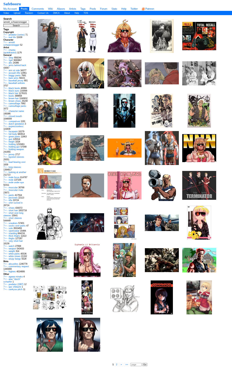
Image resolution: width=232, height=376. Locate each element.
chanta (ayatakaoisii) (10, 51)
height (12, 141)
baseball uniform (17, 83)
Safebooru (12, 4)
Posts (24, 8)
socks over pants (17, 225)
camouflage (15, 103)
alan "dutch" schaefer (12, 280)
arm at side (14, 70)
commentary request (19, 266)
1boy (11, 57)
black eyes (14, 90)
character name (16, 111)
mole (11, 180)
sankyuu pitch (16, 289)
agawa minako (16, 276)
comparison (15, 121)
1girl (11, 60)
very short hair (16, 241)
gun (11, 139)
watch (12, 246)
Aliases (61, 8)
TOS (86, 13)
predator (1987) (16, 284)
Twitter (134, 8)
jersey (12, 154)
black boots (15, 88)
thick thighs (15, 236)
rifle (11, 200)
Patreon (149, 8)
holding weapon (16, 149)
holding (12, 144)
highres (12, 271)
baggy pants (15, 75)
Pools (93, 8)
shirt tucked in (16, 202)
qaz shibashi (15, 287)
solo (11, 228)
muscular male (16, 190)
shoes (12, 208)
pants (12, 195)
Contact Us (43, 13)
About (67, 13)
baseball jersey (16, 80)
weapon (13, 248)
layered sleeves (16, 157)
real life (12, 37)
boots (12, 96)
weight (12, 251)
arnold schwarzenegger (11, 43)
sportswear (14, 231)
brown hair (14, 98)
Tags (83, 8)
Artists (72, 8)
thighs (12, 238)
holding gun (15, 146)
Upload (17, 13)
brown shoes (15, 101)
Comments (38, 8)
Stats (114, 8)
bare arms (14, 78)
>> (126, 364)
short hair (14, 210)
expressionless (16, 126)
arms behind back (17, 65)
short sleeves (15, 218)
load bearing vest (17, 162)
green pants (15, 136)
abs (11, 62)
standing (13, 233)
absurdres (14, 264)
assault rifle (15, 73)
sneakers (13, 223)
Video (6, 13)
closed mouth (15, 116)
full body (13, 134)
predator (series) (17, 34)
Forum (103, 8)
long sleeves (15, 167)
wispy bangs (15, 259)
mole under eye (16, 182)
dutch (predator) (17, 124)
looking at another (17, 172)
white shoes (15, 256)
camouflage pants (17, 106)
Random (29, 13)
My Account (10, 8)
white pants (15, 253)
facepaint (13, 131)
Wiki (50, 8)
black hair (14, 93)
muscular (13, 187)
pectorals (13, 197)
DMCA (56, 13)
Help (123, 8)
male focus (14, 177)
